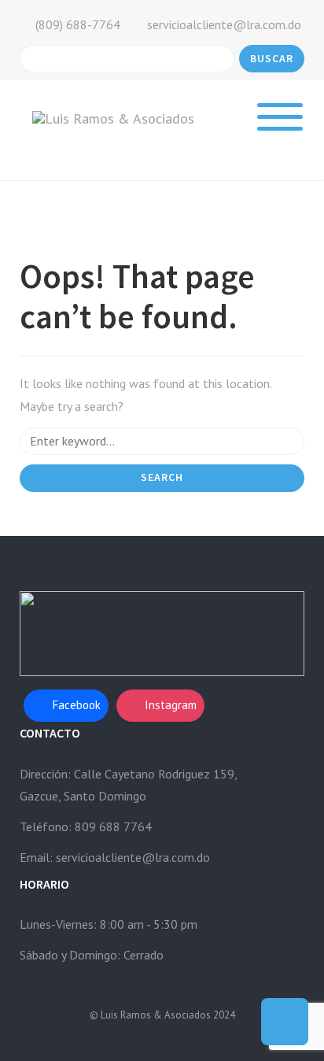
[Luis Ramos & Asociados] (113, 118)
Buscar (271, 58)
